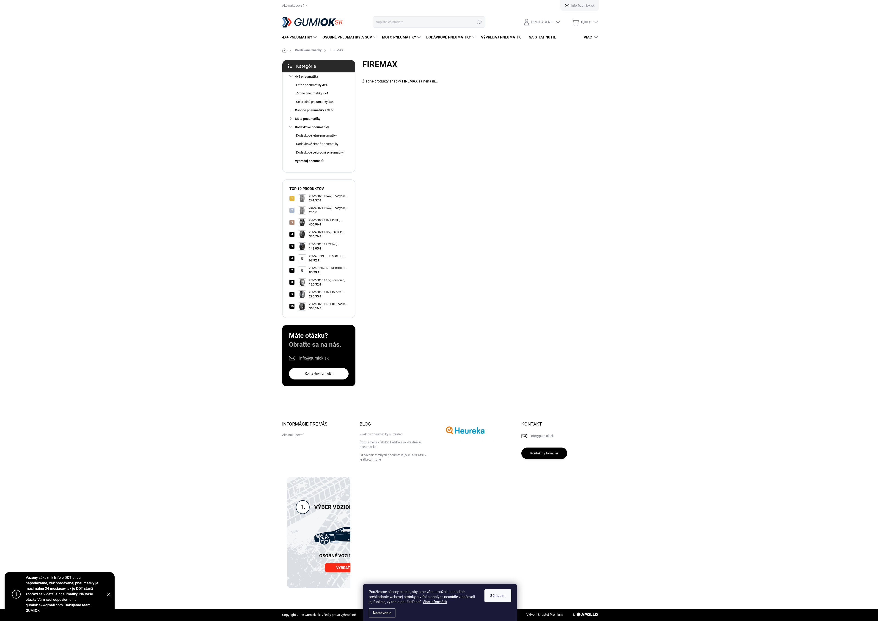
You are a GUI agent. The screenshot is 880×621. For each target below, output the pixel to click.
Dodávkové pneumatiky (312, 127)
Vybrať (343, 568)
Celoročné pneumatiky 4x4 (315, 102)
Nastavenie (382, 613)
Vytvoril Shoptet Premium (544, 614)
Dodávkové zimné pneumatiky (317, 144)
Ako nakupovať (293, 5)
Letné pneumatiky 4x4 (311, 85)
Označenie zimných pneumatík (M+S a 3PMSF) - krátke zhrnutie (393, 457)
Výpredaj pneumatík (309, 161)
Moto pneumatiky (307, 119)
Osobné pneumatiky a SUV (314, 110)
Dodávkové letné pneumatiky (316, 135)
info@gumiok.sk (314, 358)
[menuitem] (300, 37)
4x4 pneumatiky (306, 76)
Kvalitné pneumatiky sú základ (381, 434)
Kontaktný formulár (319, 373)
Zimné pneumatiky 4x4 (312, 93)
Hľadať (479, 22)
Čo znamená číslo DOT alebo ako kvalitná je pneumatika (390, 444)
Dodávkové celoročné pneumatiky (320, 152)
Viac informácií (435, 602)
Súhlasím (498, 596)
